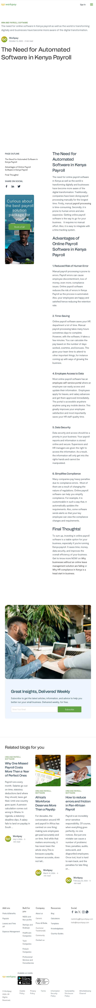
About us (39, 913)
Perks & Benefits (9, 913)
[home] (39, 4)
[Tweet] (19, 186)
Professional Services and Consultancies (28, 960)
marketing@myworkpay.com (82, 919)
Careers (39, 918)
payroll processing (82, 203)
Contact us (40, 940)
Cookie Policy (22, 992)
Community (40, 935)
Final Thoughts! (11, 175)
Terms (43, 991)
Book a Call (19, 227)
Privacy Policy (33, 992)
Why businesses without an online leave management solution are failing (69, 562)
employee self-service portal (67, 382)
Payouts (5, 918)
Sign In (83, 4)
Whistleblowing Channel (85, 992)
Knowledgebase (57, 928)
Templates (55, 923)
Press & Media (41, 923)
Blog (52, 913)
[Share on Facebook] (6, 186)
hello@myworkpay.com (80, 922)
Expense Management (11, 931)
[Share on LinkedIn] (12, 186)
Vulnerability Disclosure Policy (69, 993)
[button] (91, 4)
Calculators (55, 918)
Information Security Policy (55, 993)
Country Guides (57, 933)
